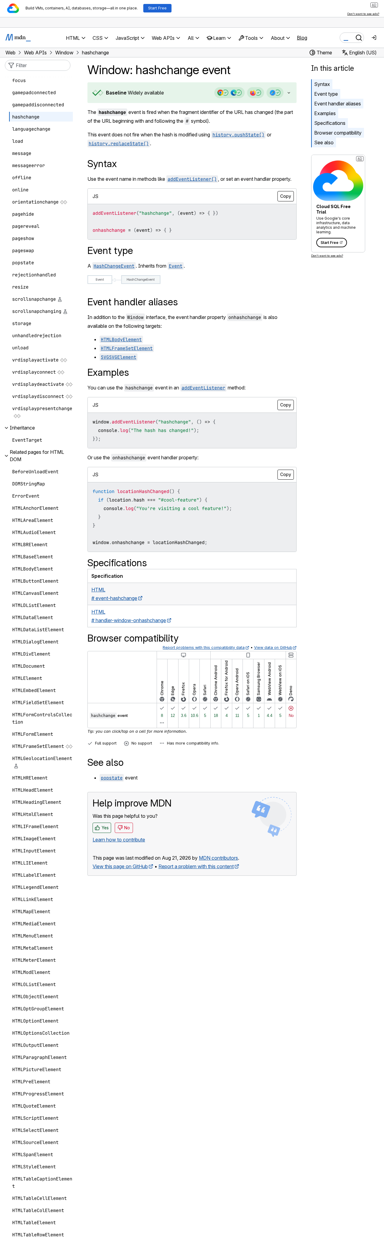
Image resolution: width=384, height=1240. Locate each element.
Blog (302, 38)
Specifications (329, 123)
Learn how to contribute (119, 840)
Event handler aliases (337, 104)
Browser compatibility (338, 133)
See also (324, 142)
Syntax (322, 84)
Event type (326, 94)
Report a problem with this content (196, 866)
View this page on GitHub (120, 866)
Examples (325, 113)
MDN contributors (218, 858)
